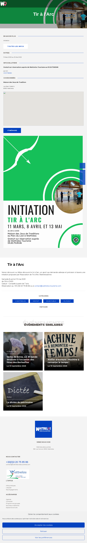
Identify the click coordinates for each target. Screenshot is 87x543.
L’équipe (8, 487)
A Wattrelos (20, 301)
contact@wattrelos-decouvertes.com (18, 464)
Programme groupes (13, 503)
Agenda (8, 499)
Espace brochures (11, 507)
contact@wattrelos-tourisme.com (47, 286)
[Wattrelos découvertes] (4, 3)
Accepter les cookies (44, 525)
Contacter (9, 501)
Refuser (43, 531)
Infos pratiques (11, 485)
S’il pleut (67, 301)
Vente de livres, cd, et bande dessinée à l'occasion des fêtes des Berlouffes (22, 360)
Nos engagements (12, 489)
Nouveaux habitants (12, 505)
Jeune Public (51, 301)
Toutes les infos (15, 46)
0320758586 (7, 73)
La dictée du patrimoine (20, 402)
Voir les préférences (43, 537)
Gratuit (36, 301)
